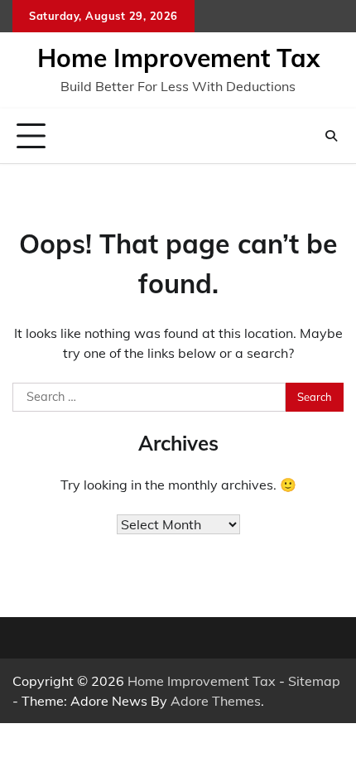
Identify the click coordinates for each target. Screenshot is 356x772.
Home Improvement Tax (178, 58)
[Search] (331, 135)
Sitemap (314, 681)
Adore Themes (216, 700)
